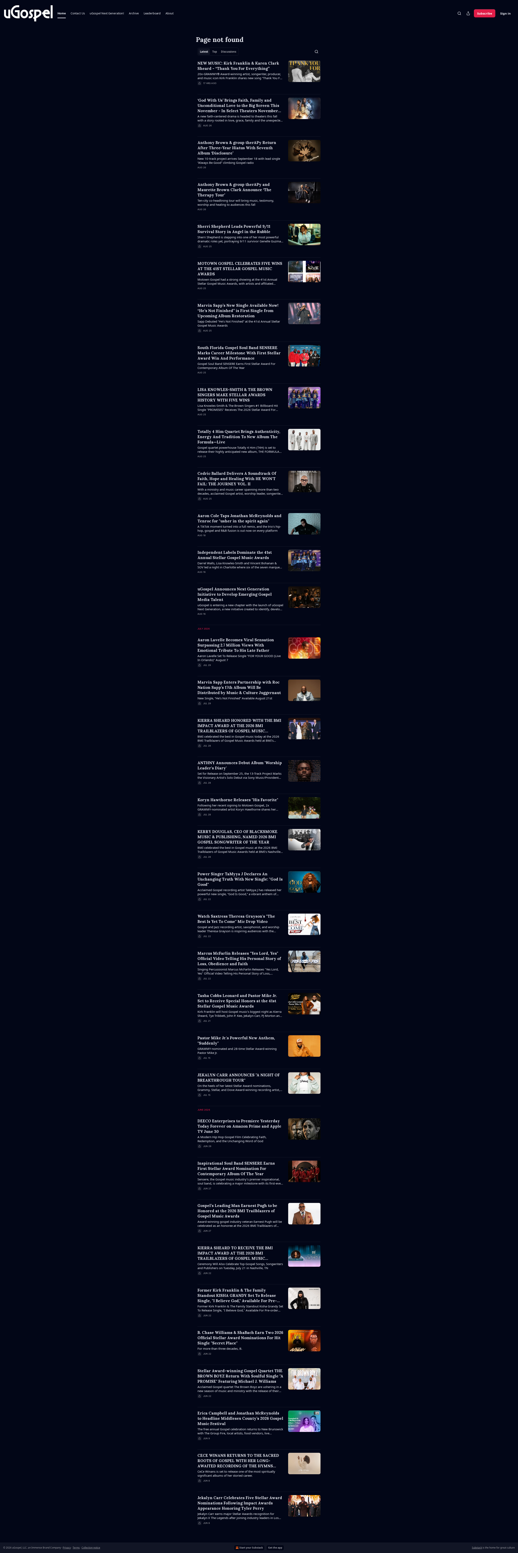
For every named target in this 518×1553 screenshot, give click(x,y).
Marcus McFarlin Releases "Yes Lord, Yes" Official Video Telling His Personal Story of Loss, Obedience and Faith (239, 958)
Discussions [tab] (228, 51)
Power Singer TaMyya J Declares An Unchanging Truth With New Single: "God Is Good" (240, 879)
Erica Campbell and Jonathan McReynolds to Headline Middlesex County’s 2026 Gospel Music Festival (240, 1418)
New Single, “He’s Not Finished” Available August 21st (234, 698)
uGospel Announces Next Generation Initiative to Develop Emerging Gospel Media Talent (234, 594)
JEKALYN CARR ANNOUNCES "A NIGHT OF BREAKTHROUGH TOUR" (238, 1078)
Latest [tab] (204, 51)
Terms (76, 1547)
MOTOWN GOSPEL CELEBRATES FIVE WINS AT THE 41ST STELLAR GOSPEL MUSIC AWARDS (239, 268)
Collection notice (91, 1547)
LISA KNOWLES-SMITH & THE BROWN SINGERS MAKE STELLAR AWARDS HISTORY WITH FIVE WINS (234, 395)
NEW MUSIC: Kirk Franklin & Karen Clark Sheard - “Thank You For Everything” (238, 66)
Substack (477, 1547)
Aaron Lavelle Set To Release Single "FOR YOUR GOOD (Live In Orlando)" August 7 (239, 658)
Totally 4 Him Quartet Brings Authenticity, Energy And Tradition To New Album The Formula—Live (238, 436)
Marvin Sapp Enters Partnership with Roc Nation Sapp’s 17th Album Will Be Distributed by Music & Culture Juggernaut (239, 687)
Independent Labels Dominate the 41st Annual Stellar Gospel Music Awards (234, 555)
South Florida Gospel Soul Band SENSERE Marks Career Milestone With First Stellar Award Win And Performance (239, 353)
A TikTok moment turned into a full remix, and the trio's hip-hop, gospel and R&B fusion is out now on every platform (239, 528)
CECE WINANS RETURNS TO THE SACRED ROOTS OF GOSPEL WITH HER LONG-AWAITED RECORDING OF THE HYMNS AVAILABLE (238, 1461)
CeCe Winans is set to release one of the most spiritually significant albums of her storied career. (236, 1473)
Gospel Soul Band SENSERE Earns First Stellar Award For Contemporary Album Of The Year (236, 366)
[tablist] (218, 52)
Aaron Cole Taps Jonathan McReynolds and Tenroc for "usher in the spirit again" (239, 518)
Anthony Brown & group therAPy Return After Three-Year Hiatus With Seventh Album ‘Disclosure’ (236, 148)
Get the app (275, 1547)
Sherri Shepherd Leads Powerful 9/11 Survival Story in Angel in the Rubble (233, 229)
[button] (61, 13)
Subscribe (484, 13)
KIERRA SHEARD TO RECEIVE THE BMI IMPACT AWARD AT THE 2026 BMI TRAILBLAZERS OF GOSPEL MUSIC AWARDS (235, 1253)
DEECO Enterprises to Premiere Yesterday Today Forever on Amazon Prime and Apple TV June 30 (239, 1126)
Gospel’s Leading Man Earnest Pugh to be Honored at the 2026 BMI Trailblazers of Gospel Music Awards (237, 1211)
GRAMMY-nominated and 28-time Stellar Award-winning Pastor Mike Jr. (237, 1051)
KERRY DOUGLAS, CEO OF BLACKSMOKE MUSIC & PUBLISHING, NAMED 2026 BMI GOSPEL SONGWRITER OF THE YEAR (237, 837)
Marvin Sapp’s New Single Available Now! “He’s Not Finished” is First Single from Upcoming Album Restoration (237, 310)
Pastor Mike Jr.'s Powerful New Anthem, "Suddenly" (236, 1040)
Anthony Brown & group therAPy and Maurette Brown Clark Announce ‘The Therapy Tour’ (234, 189)
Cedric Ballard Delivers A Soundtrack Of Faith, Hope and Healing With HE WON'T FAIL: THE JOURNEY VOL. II (236, 478)
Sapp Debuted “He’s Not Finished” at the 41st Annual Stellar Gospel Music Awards (238, 323)
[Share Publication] (468, 13)
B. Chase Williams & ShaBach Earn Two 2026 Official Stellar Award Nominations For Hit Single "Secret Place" (240, 1337)
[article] (259, 76)
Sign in (505, 13)
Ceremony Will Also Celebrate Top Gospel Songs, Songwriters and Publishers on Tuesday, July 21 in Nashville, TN (240, 1266)
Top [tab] (214, 51)
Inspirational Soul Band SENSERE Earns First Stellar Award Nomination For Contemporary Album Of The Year (236, 1168)
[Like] (200, 172)
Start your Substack (251, 1547)
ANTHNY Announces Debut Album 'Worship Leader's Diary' (239, 765)
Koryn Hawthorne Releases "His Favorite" (237, 799)
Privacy (67, 1547)
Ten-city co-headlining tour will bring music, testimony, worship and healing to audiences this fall (235, 202)
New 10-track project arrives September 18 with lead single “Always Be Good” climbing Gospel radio (238, 161)
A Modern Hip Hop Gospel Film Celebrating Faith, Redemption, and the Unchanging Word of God (231, 1139)
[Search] (459, 13)
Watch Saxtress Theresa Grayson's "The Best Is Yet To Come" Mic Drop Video (236, 919)
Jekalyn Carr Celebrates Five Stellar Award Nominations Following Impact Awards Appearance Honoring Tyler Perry (239, 1503)
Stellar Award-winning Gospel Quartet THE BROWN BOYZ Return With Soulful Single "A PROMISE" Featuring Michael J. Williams (240, 1376)
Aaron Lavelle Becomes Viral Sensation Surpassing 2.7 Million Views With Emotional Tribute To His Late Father (235, 645)
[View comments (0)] (228, 88)
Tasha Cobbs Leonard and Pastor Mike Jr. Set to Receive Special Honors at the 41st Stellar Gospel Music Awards (237, 1001)
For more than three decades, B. (219, 1348)
